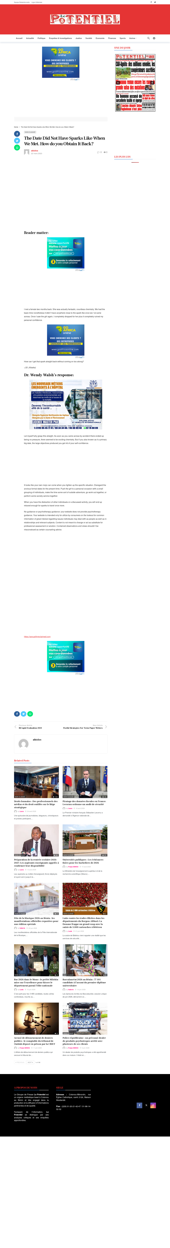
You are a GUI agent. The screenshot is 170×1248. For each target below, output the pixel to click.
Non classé (30, 132)
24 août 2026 (31, 811)
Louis (70, 931)
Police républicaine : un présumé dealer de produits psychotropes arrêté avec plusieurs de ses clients (84, 1041)
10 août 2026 (86, 867)
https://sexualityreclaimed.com (37, 636)
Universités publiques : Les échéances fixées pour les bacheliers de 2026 (83, 861)
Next (30, 1062)
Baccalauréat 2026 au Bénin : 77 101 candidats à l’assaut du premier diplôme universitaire (84, 982)
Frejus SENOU (73, 867)
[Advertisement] (60, 98)
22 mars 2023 (36, 153)
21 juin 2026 (79, 931)
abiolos (34, 150)
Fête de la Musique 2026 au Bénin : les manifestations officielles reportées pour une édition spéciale (36, 921)
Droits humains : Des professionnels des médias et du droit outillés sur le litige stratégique (36, 804)
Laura (22, 811)
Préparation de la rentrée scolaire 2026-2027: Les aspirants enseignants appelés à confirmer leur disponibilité (36, 862)
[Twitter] (155, 2)
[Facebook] (151, 2)
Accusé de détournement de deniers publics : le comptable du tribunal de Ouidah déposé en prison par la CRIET (34, 1041)
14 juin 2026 (81, 989)
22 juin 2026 (32, 928)
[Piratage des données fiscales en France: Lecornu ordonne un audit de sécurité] (85, 782)
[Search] (148, 38)
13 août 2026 (31, 870)
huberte (22, 928)
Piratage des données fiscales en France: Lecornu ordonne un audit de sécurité (84, 803)
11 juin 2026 (37, 1048)
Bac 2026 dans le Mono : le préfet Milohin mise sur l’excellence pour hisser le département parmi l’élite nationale (36, 982)
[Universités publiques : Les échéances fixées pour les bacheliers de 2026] (85, 840)
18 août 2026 (80, 808)
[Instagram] (153, 1105)
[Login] (154, 38)
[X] (146, 1105)
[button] (118, 83)
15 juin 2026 (31, 989)
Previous (20, 1062)
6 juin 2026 (85, 1048)
